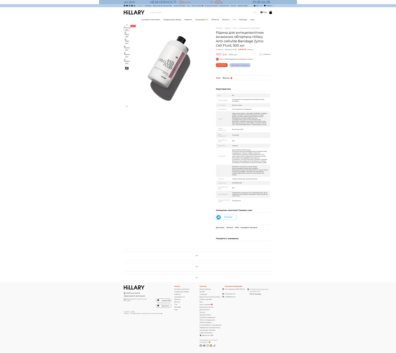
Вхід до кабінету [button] (205, 289)
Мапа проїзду (255, 294)
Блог (188, 5)
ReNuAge (243, 20)
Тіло (234, 20)
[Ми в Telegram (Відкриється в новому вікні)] (132, 5)
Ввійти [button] (222, 59)
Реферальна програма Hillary (210, 327)
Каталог (140, 5)
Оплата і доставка (179, 5)
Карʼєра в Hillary (243, 5)
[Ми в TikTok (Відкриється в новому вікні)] (134, 5)
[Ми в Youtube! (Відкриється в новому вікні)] (127, 5)
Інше (252, 20)
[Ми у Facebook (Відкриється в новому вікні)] (124, 5)
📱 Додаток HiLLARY (206, 335)
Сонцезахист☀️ (201, 20)
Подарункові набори (172, 20)
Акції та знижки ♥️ (197, 5)
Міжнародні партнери (207, 330)
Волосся (225, 20)
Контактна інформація (207, 317)
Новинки (188, 20)
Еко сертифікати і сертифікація (210, 325)
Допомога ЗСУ (224, 5)
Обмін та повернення (207, 320)
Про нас (233, 5)
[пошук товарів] (254, 12)
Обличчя (215, 20)
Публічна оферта (206, 322)
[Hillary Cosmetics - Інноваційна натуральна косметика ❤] (134, 287)
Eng (260, 5)
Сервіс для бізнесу (206, 333)
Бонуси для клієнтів (211, 5)
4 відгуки (250, 49)
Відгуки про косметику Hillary (162, 5)
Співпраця (148, 5)
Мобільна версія (133, 293)
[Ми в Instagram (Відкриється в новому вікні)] (129, 5)
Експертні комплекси (151, 20)
